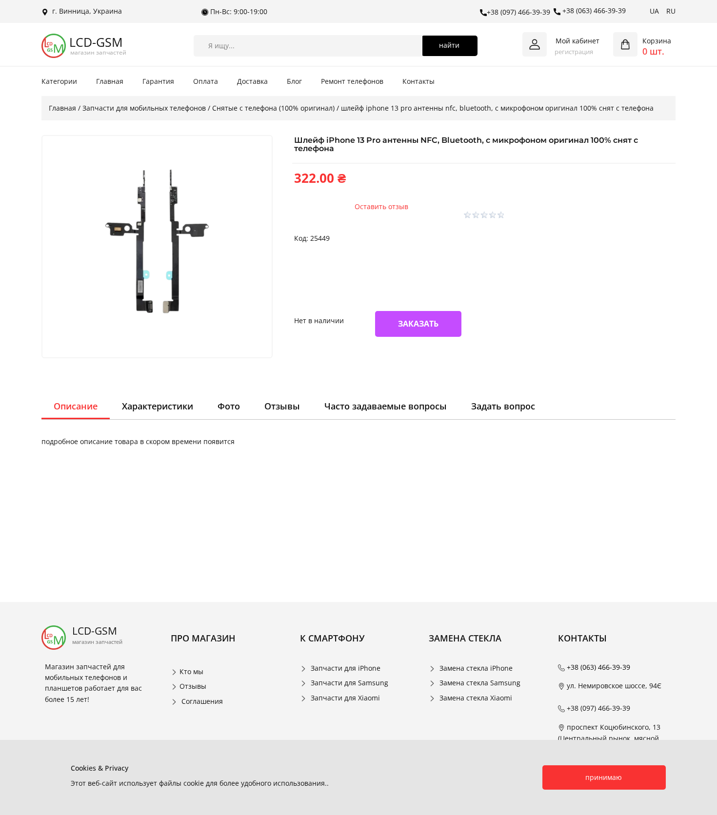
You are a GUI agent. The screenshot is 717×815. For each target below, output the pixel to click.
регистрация (574, 51)
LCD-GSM (95, 42)
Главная (109, 81)
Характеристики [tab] (157, 406)
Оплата (205, 81)
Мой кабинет (577, 40)
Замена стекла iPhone (476, 668)
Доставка (252, 81)
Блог (294, 81)
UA (654, 11)
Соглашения (202, 701)
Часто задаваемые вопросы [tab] (385, 406)
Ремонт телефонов (352, 81)
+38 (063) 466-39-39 (593, 10)
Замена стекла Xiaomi (475, 697)
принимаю (603, 777)
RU (671, 11)
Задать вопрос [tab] (503, 406)
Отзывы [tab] (282, 406)
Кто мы (191, 671)
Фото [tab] (229, 406)
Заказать (418, 323)
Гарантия (158, 81)
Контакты (418, 81)
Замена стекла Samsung (479, 682)
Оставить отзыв (381, 206)
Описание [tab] (76, 406)
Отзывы (192, 686)
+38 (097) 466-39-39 (518, 12)
